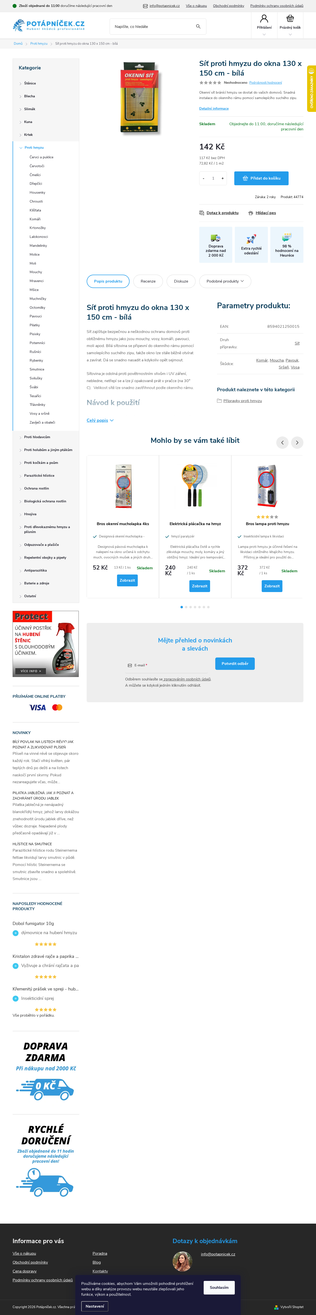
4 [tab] (195, 607)
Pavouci (36, 316)
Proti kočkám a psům (41, 462)
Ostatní (30, 596)
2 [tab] (186, 607)
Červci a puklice (41, 157)
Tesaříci (35, 396)
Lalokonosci (39, 236)
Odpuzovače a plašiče (41, 544)
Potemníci (37, 343)
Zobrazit (127, 580)
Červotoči (37, 166)
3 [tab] (190, 607)
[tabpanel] (123, 526)
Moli (33, 263)
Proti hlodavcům (37, 437)
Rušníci (35, 351)
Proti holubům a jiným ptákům (48, 450)
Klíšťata (35, 210)
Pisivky (35, 334)
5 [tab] (199, 607)
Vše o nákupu (196, 5)
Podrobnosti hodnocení (265, 83)
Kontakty (100, 1271)
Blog (97, 1262)
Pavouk (292, 360)
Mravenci (36, 281)
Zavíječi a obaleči (42, 422)
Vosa (295, 367)
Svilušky (36, 378)
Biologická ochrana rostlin (45, 501)
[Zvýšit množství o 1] (222, 178)
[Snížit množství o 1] (203, 178)
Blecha (29, 96)
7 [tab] (208, 607)
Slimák (29, 109)
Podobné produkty (223, 281)
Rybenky (36, 360)
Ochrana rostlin (36, 488)
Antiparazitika (35, 570)
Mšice (34, 290)
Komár (262, 360)
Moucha (277, 360)
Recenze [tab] (148, 281)
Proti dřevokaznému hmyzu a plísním (47, 529)
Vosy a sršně (39, 413)
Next (297, 442)
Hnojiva (30, 514)
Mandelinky (38, 245)
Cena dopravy (25, 1271)
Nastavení (95, 1306)
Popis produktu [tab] (108, 281)
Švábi (34, 387)
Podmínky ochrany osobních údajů (276, 5)
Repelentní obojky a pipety (45, 557)
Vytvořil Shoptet (291, 1307)
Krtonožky (38, 228)
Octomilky (37, 307)
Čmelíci (35, 175)
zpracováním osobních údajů (187, 679)
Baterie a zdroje (36, 583)
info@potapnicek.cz (218, 1254)
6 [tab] (204, 607)
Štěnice (30, 83)
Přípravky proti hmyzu (242, 401)
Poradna (100, 1253)
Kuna (28, 122)
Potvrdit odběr (235, 663)
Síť (297, 343)
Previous (282, 442)
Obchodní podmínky (228, 5)
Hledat (198, 27)
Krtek (28, 134)
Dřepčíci (36, 183)
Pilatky (35, 325)
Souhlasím (219, 1287)
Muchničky (38, 298)
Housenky (37, 192)
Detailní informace (214, 108)
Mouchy (36, 272)
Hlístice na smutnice (32, 844)
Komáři (35, 219)
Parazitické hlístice (39, 475)
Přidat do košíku (265, 178)
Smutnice (37, 369)
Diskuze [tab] (181, 281)
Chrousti (36, 201)
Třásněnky (37, 404)
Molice (35, 254)
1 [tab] (181, 607)
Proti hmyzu (34, 147)
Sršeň (284, 367)
